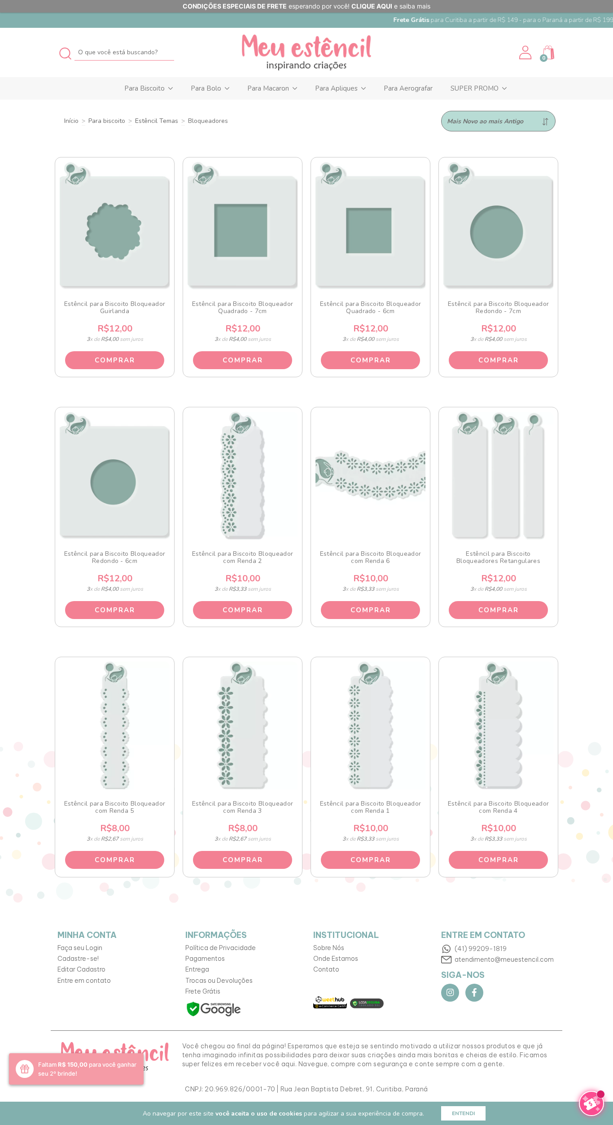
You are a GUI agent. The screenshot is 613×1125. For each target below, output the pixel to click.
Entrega (197, 969)
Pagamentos (205, 959)
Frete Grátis (202, 991)
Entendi (463, 1113)
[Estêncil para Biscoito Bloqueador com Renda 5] (115, 725)
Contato (326, 969)
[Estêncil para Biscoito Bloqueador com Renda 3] (243, 725)
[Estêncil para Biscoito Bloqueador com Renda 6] (370, 476)
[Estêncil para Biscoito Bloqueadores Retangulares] (498, 476)
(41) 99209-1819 (481, 949)
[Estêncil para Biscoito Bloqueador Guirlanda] (115, 226)
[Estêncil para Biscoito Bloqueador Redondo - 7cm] (498, 226)
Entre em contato (84, 981)
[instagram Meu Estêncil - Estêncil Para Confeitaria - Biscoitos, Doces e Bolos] (450, 993)
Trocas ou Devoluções (219, 981)
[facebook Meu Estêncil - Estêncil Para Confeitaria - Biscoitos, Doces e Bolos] (474, 993)
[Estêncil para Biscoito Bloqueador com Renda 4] (498, 725)
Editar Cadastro (81, 969)
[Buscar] (65, 52)
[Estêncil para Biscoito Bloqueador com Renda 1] (370, 725)
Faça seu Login (79, 948)
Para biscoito (106, 121)
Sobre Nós (328, 948)
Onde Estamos (335, 959)
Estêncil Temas (156, 121)
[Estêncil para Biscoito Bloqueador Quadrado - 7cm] (243, 226)
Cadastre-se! (78, 959)
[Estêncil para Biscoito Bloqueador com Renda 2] (243, 476)
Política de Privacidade (220, 948)
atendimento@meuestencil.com (504, 959)
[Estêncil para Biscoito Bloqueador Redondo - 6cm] (115, 476)
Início (71, 121)
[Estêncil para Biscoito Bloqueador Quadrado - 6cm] (370, 226)
